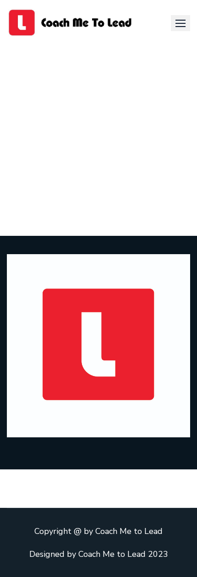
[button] (180, 23)
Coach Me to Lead (129, 531)
